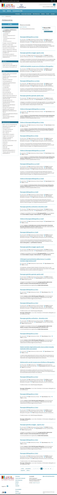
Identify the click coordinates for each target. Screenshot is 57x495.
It (54, 1)
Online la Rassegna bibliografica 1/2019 (32, 122)
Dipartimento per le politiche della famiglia (10, 1)
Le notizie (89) (6, 87)
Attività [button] (9, 11)
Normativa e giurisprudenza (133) (10, 140)
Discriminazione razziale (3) (8, 54)
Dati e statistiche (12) (7, 131)
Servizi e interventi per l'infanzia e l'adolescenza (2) (10, 56)
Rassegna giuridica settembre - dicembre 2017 (34, 318)
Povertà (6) (5, 36)
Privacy (17, 491)
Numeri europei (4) (7, 89)
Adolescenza (46, 29)
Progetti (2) (5, 143)
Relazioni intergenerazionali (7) (9, 35)
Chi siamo (17, 13)
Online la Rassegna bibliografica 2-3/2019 (32, 109)
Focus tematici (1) (6, 85)
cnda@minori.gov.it (36, 482)
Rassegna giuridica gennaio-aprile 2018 (31, 274)
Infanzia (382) (5, 34)
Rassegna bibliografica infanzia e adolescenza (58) (9, 98)
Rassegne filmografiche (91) (8, 107)
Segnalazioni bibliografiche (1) (9, 150)
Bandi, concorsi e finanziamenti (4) (10, 124)
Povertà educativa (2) (7, 41)
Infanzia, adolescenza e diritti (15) (10, 49)
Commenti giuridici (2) (7, 81)
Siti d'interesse (36, 13)
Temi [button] (4, 11)
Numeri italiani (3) (6, 90)
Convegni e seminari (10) (8, 129)
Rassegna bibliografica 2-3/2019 (29, 81)
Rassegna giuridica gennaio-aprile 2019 (31, 95)
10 (43, 468)
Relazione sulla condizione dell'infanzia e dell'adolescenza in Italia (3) (10, 111)
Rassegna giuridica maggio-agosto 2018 (32, 247)
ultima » (28, 470)
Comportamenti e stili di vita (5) (9, 38)
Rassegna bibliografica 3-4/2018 (29, 164)
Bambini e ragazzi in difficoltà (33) (9, 46)
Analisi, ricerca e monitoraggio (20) (10, 65)
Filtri (10, 24)
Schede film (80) (6, 148)
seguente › (23, 470)
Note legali (17, 493)
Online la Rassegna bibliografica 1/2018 (32, 218)
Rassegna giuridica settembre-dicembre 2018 (33, 206)
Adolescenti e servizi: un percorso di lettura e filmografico (37, 362)
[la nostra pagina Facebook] (7, 486)
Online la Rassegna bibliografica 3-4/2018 (32, 150)
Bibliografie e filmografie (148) (9, 126)
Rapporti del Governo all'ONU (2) (10, 95)
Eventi (47, 13)
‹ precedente (28, 468)
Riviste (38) (5, 147)
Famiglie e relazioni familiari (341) (9, 43)
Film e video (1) (6, 132)
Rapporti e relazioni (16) (8, 145)
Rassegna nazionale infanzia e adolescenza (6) (9, 105)
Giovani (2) (5, 39)
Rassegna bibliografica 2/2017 (29, 394)
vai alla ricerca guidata (48, 6)
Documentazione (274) (7, 63)
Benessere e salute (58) (8, 44)
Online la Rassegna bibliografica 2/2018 (32, 178)
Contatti (52, 13)
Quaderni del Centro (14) (8, 93)
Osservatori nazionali (26, 13)
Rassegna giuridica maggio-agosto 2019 (32, 52)
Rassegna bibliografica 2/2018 (29, 192)
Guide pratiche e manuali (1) (8, 134)
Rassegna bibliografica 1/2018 (29, 232)
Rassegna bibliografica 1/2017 (29, 440)
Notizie (43, 13)
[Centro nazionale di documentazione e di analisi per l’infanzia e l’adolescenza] (8, 6)
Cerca (54, 5)
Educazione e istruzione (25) (9, 48)
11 (45, 468)
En (51, 1)
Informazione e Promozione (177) (10, 67)
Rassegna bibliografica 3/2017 (29, 333)
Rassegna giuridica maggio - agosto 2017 (32, 424)
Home (3, 16)
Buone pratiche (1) (6, 127)
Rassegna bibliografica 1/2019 (29, 135)
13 (50, 468)
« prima (22, 468)
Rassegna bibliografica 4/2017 (29, 289)
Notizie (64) (5, 142)
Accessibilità (18, 489)
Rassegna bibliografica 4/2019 (29, 37)
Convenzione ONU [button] (17, 11)
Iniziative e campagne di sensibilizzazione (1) (8, 138)
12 (48, 468)
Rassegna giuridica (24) (7, 100)
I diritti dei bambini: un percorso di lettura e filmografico (36, 66)
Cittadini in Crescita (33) (7, 79)
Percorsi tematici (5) (7, 92)
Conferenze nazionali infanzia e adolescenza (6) (9, 83)
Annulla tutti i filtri (48, 31)
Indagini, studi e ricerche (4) (8, 136)
